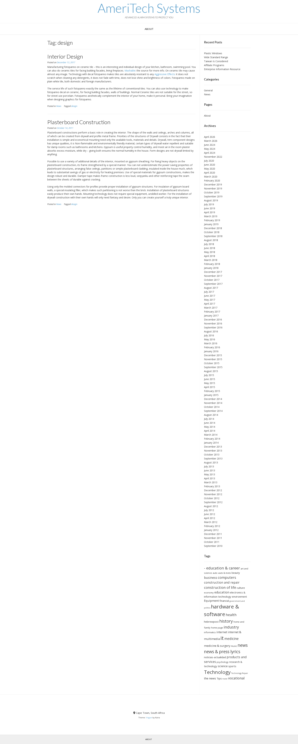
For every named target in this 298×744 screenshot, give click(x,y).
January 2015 (211, 395)
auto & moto (224, 572)
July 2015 (209, 375)
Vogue (149, 717)
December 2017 (213, 271)
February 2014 (212, 438)
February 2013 (212, 486)
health (231, 614)
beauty (236, 572)
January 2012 (211, 530)
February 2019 (212, 220)
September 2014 (213, 410)
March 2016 (210, 343)
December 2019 (213, 184)
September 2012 (213, 502)
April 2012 (209, 518)
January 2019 (211, 224)
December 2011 (213, 534)
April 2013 (209, 478)
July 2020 (209, 160)
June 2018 (209, 248)
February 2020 (212, 180)
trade (224, 679)
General (208, 90)
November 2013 (213, 450)
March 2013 (210, 482)
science (223, 666)
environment (239, 596)
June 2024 (209, 144)
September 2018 (213, 236)
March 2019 (210, 216)
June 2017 (209, 295)
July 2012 (209, 510)
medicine (231, 638)
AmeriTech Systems (149, 8)
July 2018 (209, 244)
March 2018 (210, 260)
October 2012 (211, 498)
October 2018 (211, 232)
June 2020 (209, 164)
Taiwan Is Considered (216, 61)
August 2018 (211, 240)
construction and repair (222, 582)
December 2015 (213, 355)
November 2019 (213, 188)
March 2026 (210, 140)
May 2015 (209, 383)
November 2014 (213, 403)
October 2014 (211, 407)
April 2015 (209, 387)
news (243, 645)
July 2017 (209, 291)
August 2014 (211, 414)
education (221, 592)
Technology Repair (239, 673)
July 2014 (209, 418)
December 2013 (213, 446)
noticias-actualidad (215, 657)
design (74, 106)
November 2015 (213, 359)
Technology (217, 672)
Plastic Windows (213, 53)
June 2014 (209, 422)
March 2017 (210, 307)
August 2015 (211, 371)
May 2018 (209, 252)
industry (231, 627)
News (58, 106)
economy (209, 592)
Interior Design (65, 56)
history (226, 621)
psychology (223, 662)
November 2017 (213, 275)
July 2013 (209, 466)
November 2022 (213, 156)
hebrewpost (211, 621)
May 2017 (209, 299)
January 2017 (211, 315)
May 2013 (209, 474)
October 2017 (211, 279)
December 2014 (213, 399)
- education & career (222, 567)
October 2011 (211, 542)
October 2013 (211, 454)
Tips (219, 678)
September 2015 (213, 367)
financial (224, 600)
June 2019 (209, 208)
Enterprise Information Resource (222, 69)
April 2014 (209, 430)
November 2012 (213, 494)
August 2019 (211, 200)
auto (215, 572)
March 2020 (210, 176)
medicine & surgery (217, 646)
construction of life (220, 587)
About (149, 28)
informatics (210, 632)
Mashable (130, 70)
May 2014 (209, 426)
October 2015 (211, 363)
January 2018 (211, 268)
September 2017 (213, 283)
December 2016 (213, 319)
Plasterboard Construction (78, 122)
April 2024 (209, 152)
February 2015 (212, 391)
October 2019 (211, 192)
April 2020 (209, 172)
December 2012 (213, 490)
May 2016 (209, 339)
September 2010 (213, 546)
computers (227, 577)
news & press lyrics (222, 651)
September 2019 (213, 196)
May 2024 (209, 148)
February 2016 (212, 347)
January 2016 (211, 351)
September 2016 (213, 327)
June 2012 (209, 514)
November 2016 (213, 323)
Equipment (211, 601)
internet (221, 632)
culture (241, 587)
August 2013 (211, 462)
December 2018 (213, 228)
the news (210, 678)
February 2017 (212, 311)
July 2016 (209, 335)
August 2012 (211, 506)
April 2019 (209, 212)
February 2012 (212, 526)
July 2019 (209, 204)
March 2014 (210, 434)
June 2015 (209, 379)
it (222, 638)
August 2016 (211, 331)
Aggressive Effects (165, 74)
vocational (236, 678)
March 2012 (210, 522)
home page (217, 627)
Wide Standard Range (216, 57)
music (234, 645)
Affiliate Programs (214, 65)
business (210, 577)
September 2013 (213, 458)
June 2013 (209, 470)
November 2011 (213, 538)
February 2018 (212, 264)
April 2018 (209, 256)
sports (232, 666)
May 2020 (209, 168)
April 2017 (209, 303)
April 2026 (209, 136)
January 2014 (211, 442)
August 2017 (211, 287)
